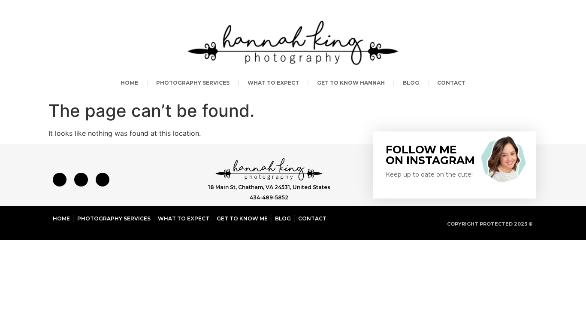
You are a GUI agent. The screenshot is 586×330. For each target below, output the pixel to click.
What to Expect (273, 82)
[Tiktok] (102, 179)
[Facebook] (59, 179)
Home (129, 82)
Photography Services (193, 82)
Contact (451, 82)
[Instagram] (81, 179)
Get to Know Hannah (351, 82)
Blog (411, 82)
